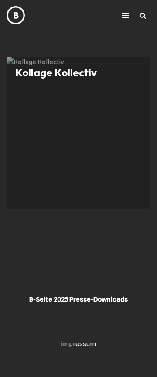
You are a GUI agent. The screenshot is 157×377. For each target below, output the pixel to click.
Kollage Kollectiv (56, 72)
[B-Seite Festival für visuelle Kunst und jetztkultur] (16, 15)
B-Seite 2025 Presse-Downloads (78, 299)
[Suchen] (143, 15)
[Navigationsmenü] (125, 15)
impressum (78, 344)
